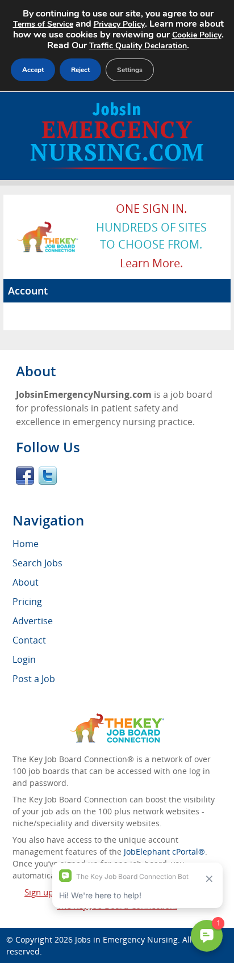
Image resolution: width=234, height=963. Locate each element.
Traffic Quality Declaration (138, 45)
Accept (33, 69)
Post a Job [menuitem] (33, 678)
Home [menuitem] (25, 543)
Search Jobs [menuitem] (37, 563)
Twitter (48, 475)
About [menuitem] (25, 582)
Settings (130, 69)
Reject (80, 69)
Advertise (32, 621)
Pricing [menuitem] (27, 601)
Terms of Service (43, 24)
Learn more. (151, 263)
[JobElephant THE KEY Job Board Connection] (48, 226)
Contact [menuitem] (29, 640)
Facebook (25, 475)
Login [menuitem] (24, 659)
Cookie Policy (197, 35)
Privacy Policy (119, 24)
